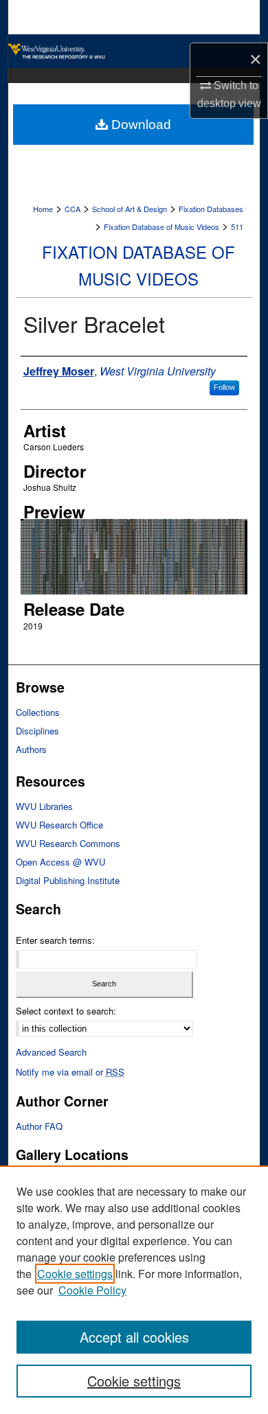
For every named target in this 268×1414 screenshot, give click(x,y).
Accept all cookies (134, 1337)
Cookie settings (75, 1274)
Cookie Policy (92, 1290)
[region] (134, 1290)
